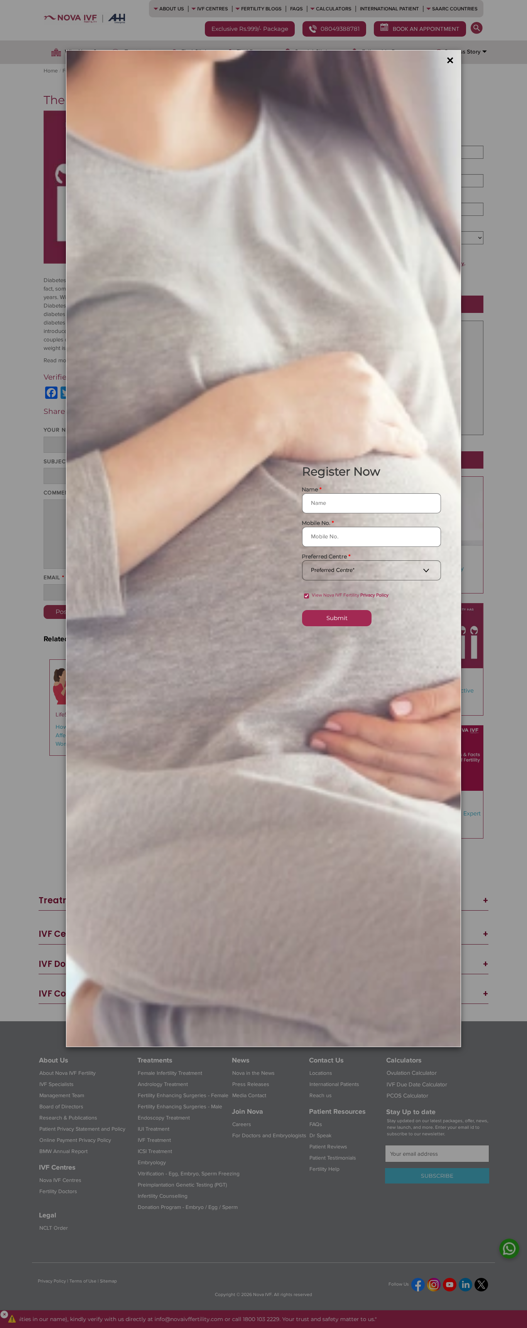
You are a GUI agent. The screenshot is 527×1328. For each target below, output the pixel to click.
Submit (337, 618)
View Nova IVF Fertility (350, 595)
